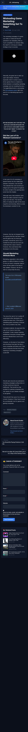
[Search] (25, 2)
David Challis (8, 30)
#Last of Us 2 (7, 412)
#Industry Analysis (11, 409)
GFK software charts (11, 90)
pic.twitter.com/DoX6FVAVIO (13, 279)
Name (5, 488)
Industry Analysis (7, 14)
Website (5, 503)
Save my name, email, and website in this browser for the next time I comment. (13, 514)
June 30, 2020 (9, 308)
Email (5, 496)
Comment (6, 472)
